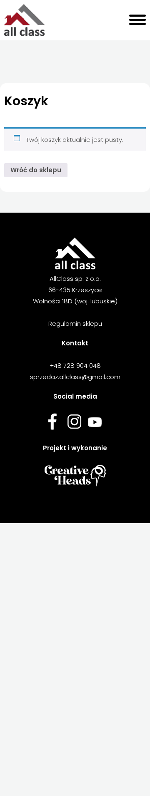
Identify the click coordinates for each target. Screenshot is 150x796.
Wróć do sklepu (35, 170)
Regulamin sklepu (75, 323)
